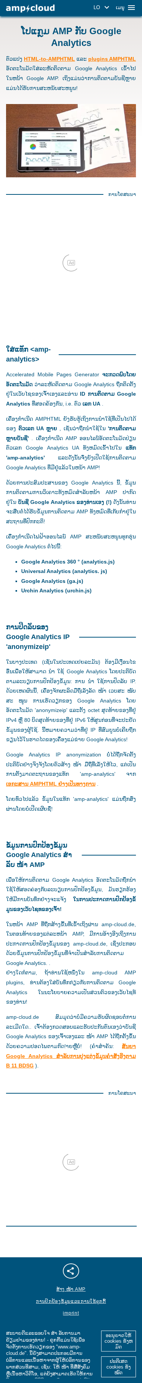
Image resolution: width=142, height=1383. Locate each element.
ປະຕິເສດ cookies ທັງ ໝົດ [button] (118, 1366)
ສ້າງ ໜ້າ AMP (71, 1289)
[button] (103, 7)
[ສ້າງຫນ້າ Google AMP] (30, 9)
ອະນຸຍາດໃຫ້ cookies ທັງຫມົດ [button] (119, 1341)
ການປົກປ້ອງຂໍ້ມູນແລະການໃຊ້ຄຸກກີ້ (71, 1301)
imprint (71, 1313)
